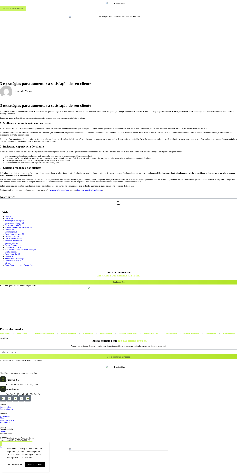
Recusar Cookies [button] (15, 464)
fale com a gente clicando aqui (89, 190)
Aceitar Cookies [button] (35, 464)
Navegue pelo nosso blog (59, 190)
